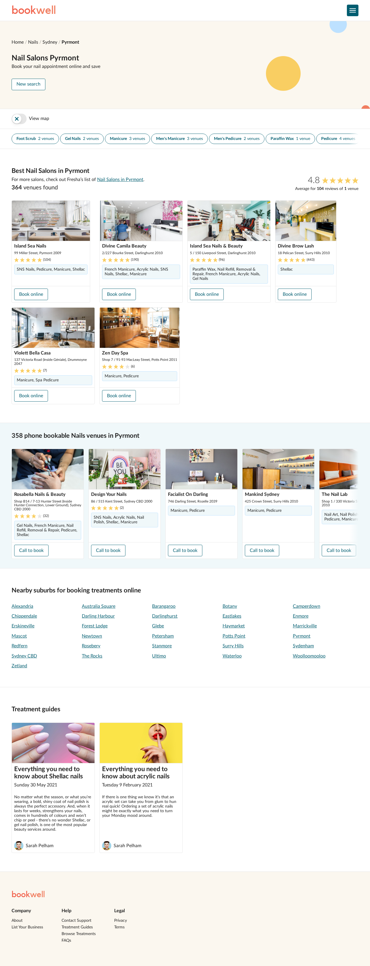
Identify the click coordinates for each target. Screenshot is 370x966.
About (17, 921)
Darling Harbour (98, 616)
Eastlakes (232, 616)
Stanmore (162, 646)
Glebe (158, 626)
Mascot (19, 636)
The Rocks (92, 656)
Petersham (163, 636)
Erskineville (23, 626)
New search (28, 84)
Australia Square (98, 606)
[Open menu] (352, 10)
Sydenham (303, 646)
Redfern (19, 646)
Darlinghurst (164, 616)
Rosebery (91, 646)
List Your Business (27, 927)
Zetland (19, 666)
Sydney (49, 42)
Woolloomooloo (309, 656)
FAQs (66, 941)
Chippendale (24, 616)
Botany (230, 606)
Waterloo (232, 656)
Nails (33, 42)
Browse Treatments (79, 934)
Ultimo (159, 656)
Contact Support (76, 921)
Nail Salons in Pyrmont (120, 179)
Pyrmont (70, 42)
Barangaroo (163, 606)
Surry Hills (233, 646)
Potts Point (234, 636)
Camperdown (306, 606)
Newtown (92, 636)
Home (18, 42)
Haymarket (234, 626)
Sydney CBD (24, 656)
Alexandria (22, 606)
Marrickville (305, 626)
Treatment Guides (77, 927)
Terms (119, 927)
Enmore (300, 616)
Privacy (120, 921)
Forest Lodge (95, 626)
